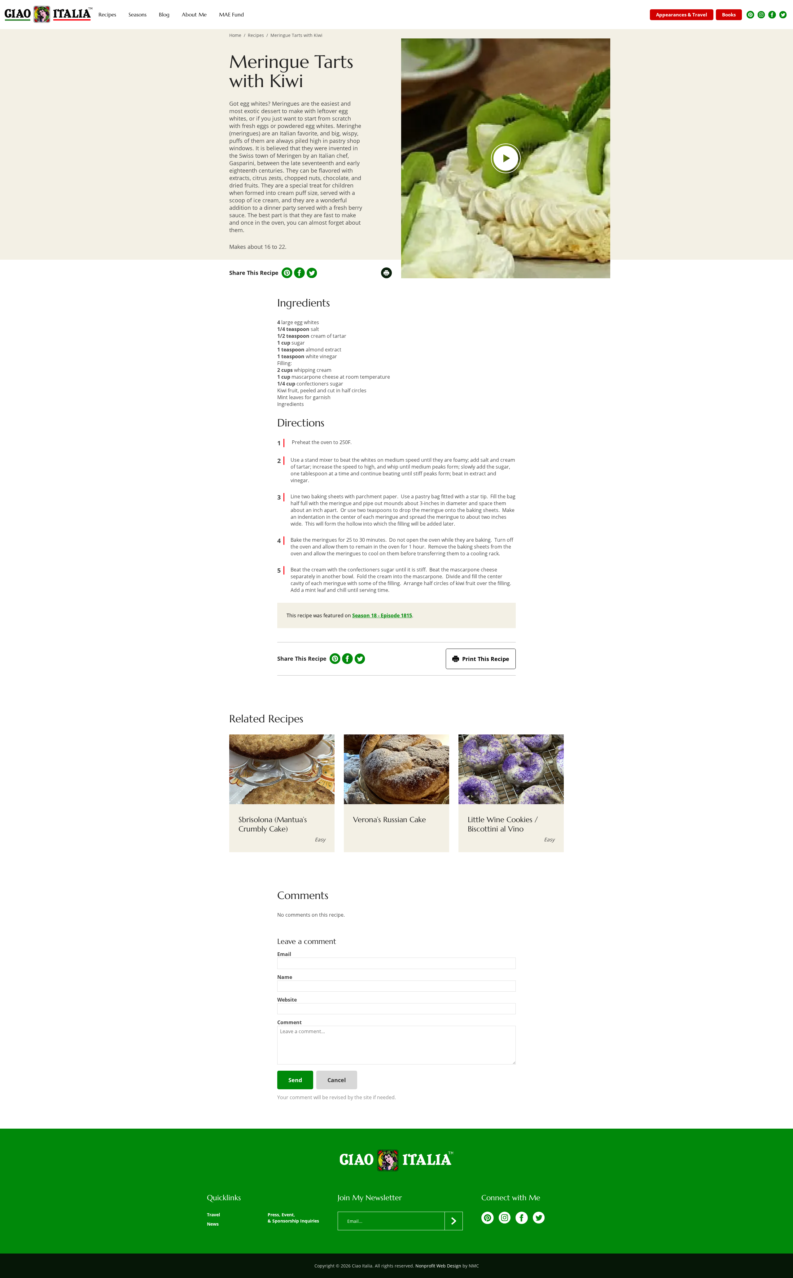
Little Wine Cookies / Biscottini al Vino (503, 824)
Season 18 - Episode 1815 (382, 615)
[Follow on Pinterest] (750, 14)
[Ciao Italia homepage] (48, 14)
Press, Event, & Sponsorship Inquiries (293, 1218)
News (213, 1224)
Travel (213, 1215)
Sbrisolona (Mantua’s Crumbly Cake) (273, 824)
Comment (289, 1022)
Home (235, 35)
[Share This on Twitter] (311, 273)
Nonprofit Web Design (438, 1266)
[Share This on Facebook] (299, 272)
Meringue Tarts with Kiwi (296, 35)
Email (284, 954)
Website (287, 999)
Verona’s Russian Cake (389, 819)
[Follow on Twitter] (783, 14)
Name (284, 977)
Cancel (336, 1080)
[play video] (505, 158)
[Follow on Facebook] (772, 14)
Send (295, 1080)
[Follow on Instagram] (761, 14)
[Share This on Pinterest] (287, 272)
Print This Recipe (485, 659)
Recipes (256, 35)
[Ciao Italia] (396, 1160)
